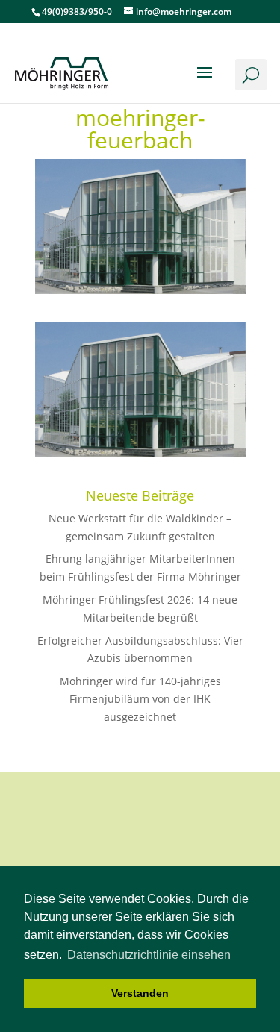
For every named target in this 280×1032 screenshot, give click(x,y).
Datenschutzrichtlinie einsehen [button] (149, 954)
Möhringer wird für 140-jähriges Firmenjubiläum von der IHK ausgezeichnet (140, 699)
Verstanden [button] (140, 993)
